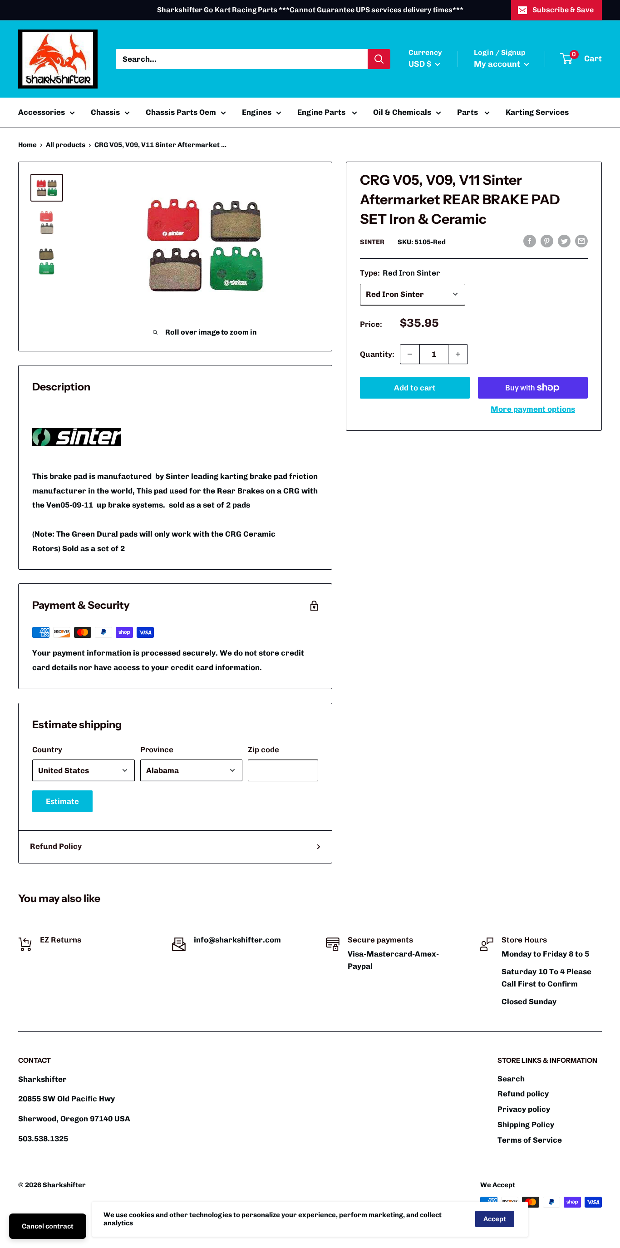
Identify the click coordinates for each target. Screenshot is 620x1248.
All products (65, 145)
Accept (494, 1219)
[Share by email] (581, 241)
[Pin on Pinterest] (547, 241)
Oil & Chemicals (402, 112)
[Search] (379, 59)
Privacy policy (523, 1109)
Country (47, 749)
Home (27, 145)
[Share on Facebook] (529, 241)
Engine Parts (322, 112)
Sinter (372, 241)
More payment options (533, 409)
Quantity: (377, 353)
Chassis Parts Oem (181, 112)
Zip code (263, 749)
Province (156, 749)
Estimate (62, 801)
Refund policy (523, 1093)
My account (498, 64)
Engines (256, 112)
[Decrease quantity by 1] (409, 354)
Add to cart (415, 387)
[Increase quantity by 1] (457, 354)
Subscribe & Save (563, 9)
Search (511, 1078)
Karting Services (537, 112)
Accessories (41, 112)
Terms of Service (529, 1139)
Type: (400, 272)
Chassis (105, 112)
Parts (468, 112)
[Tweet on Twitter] (564, 241)
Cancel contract (48, 1226)
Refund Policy (56, 846)
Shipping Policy (525, 1124)
